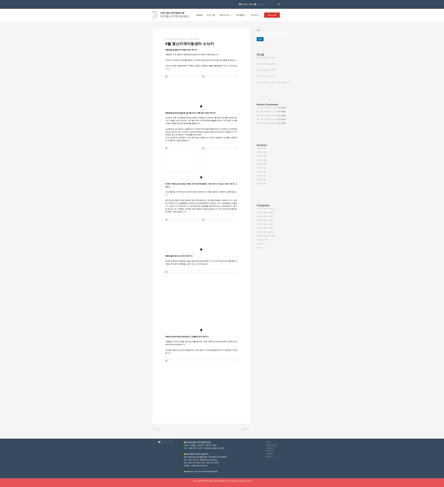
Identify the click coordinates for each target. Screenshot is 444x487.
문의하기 (255, 15)
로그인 (261, 4)
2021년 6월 (261, 176)
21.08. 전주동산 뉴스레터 (269, 108)
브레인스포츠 (245, 481)
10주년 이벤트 (271, 445)
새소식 (185, 39)
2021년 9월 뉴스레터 (173, 39)
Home (199, 15)
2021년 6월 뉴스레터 (265, 224)
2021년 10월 (261, 160)
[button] (279, 4)
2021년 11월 (261, 156)
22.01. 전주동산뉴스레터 (266, 64)
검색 (258, 30)
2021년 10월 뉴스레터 (265, 208)
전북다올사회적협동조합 (172, 13)
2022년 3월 (261, 148)
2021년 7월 (261, 172)
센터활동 (240, 15)
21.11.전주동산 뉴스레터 (266, 76)
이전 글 (157, 429)
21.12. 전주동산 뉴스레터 (266, 70)
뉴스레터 (260, 243)
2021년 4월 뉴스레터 (265, 216)
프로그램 (211, 15)
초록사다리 (224, 15)
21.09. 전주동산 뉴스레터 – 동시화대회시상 (273, 82)
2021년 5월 (261, 179)
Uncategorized (263, 240)
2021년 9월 (261, 164)
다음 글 (246, 429)
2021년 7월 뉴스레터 (265, 228)
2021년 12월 (261, 152)
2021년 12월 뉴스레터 (265, 212)
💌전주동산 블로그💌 (247, 4)
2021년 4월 (261, 183)
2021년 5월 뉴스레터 (265, 220)
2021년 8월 (261, 168)
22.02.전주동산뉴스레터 (266, 57)
